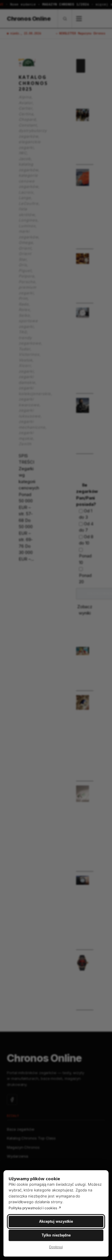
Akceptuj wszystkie (56, 1221)
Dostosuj (56, 1247)
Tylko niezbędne (56, 1235)
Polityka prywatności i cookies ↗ (35, 1208)
